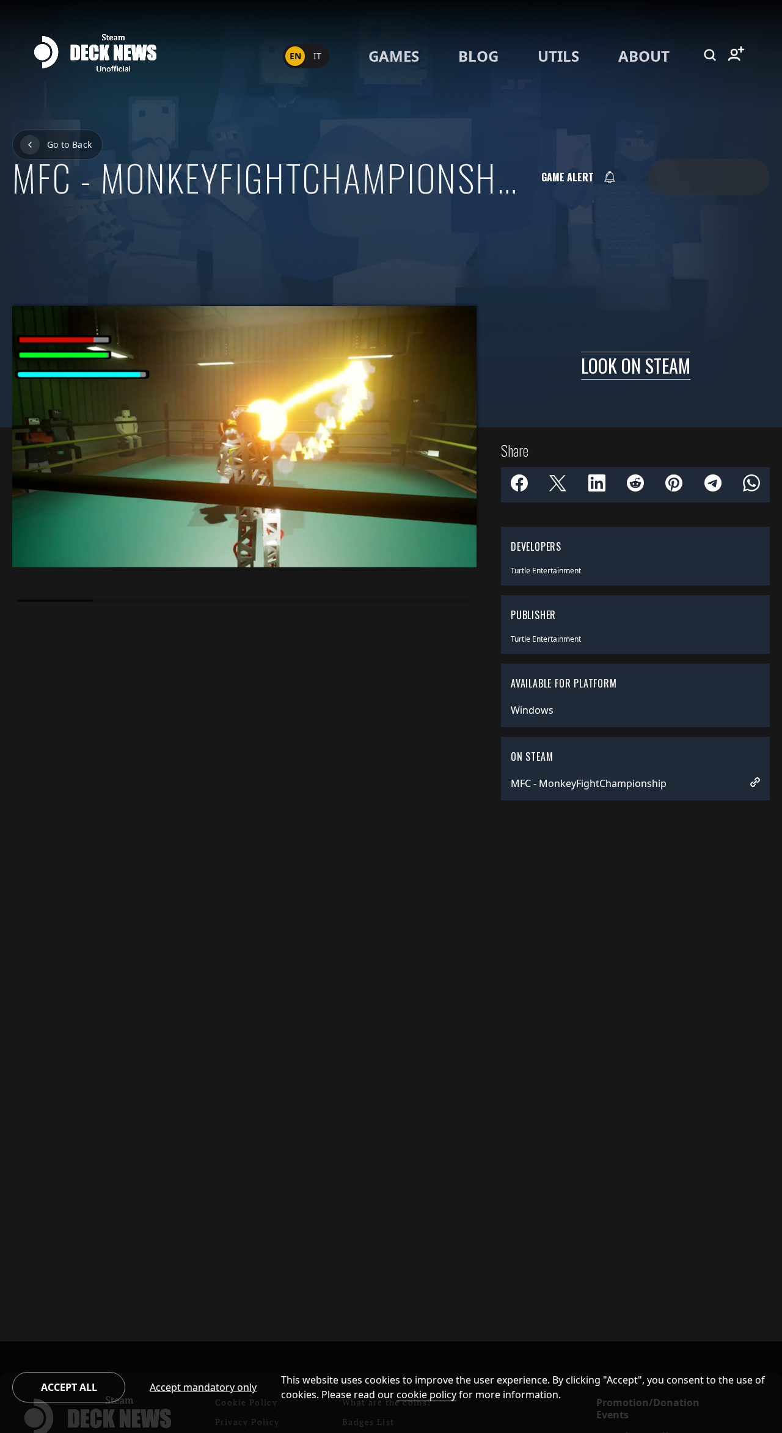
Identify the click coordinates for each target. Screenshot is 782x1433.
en (295, 56)
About (644, 56)
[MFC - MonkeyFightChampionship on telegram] (713, 484)
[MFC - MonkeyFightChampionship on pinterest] (673, 484)
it (317, 56)
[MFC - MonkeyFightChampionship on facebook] (519, 484)
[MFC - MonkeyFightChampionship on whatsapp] (751, 484)
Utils (558, 56)
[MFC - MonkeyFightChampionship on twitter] (557, 484)
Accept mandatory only (203, 1387)
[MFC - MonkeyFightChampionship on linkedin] (596, 484)
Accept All (69, 1387)
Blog (478, 56)
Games (393, 56)
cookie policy (426, 1394)
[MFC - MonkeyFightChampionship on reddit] (635, 484)
